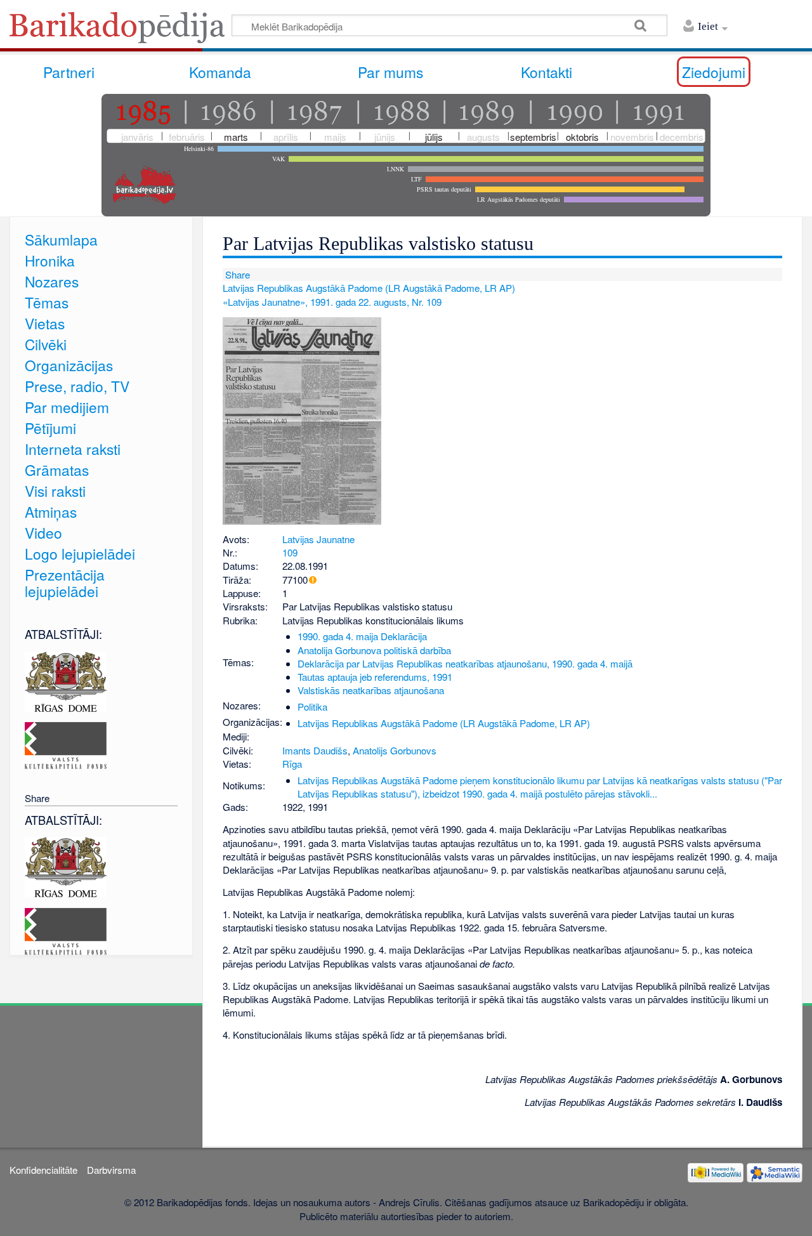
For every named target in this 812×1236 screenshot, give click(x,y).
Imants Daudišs (315, 750)
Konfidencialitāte (43, 1169)
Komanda (220, 72)
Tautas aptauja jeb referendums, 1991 (375, 676)
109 (290, 552)
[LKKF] (66, 744)
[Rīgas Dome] (66, 680)
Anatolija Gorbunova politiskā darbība (374, 650)
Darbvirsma (111, 1169)
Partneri (69, 72)
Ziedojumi (713, 72)
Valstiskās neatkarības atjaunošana (371, 690)
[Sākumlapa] (121, 31)
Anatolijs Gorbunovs (394, 750)
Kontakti (546, 72)
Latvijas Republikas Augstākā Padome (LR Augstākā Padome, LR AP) (369, 287)
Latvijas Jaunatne (318, 539)
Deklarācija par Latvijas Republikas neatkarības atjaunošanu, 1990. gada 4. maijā (465, 663)
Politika (312, 706)
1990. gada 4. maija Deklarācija (362, 636)
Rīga (292, 763)
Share (236, 274)
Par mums (390, 72)
